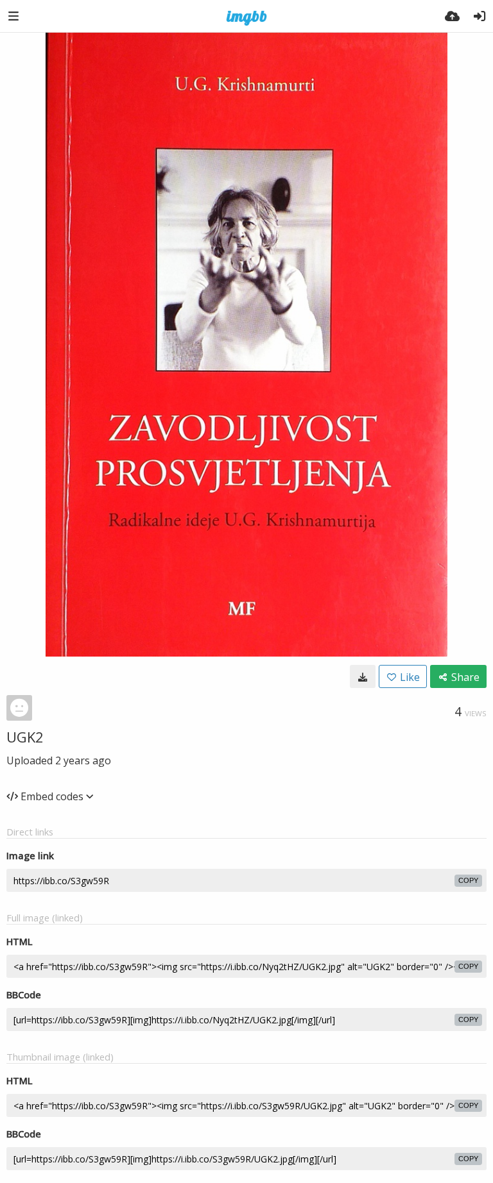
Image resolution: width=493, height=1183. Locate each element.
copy (468, 880)
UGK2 (25, 736)
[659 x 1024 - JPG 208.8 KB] (363, 676)
